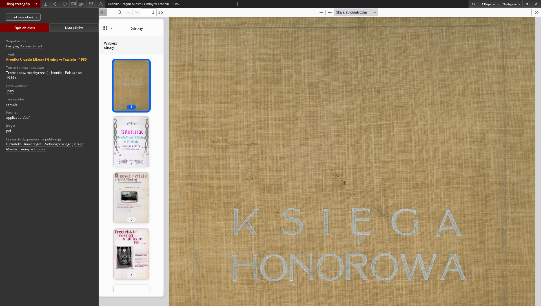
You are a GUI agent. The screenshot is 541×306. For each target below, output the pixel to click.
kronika (57, 72)
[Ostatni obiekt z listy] (527, 4)
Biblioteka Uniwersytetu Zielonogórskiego (38, 144)
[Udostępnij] (55, 4)
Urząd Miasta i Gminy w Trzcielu (44, 146)
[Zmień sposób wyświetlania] (73, 4)
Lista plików (74, 27)
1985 (10, 91)
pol (8, 130)
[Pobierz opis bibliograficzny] (81, 4)
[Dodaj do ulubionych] (65, 4)
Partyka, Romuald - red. (24, 46)
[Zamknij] (536, 4)
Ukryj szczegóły (17, 3)
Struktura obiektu (23, 17)
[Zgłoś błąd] (100, 4)
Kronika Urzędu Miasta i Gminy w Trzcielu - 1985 (46, 59)
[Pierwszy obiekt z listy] (473, 4)
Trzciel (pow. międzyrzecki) (27, 72)
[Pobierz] (45, 4)
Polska (70, 72)
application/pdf (18, 117)
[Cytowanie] (91, 4)
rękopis (12, 104)
